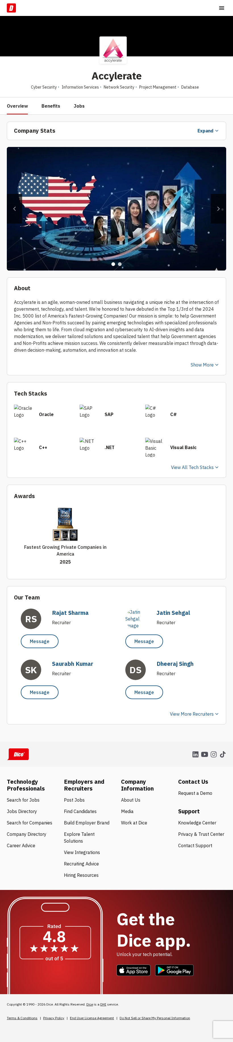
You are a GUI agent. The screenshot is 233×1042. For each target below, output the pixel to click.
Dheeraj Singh (175, 664)
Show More (202, 365)
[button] (14, 209)
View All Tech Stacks (192, 467)
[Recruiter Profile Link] (138, 626)
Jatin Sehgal (173, 613)
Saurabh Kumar (72, 664)
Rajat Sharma (70, 613)
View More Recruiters (192, 714)
